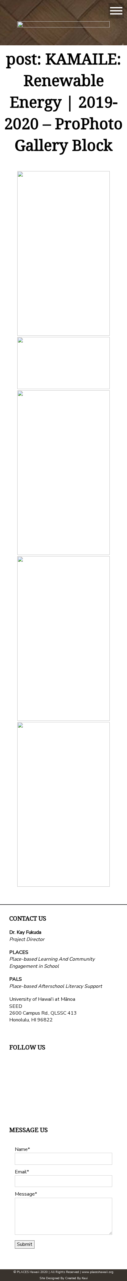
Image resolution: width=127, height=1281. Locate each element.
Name (21, 1149)
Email (21, 1171)
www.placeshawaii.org (97, 1272)
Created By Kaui (76, 1278)
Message (25, 1194)
